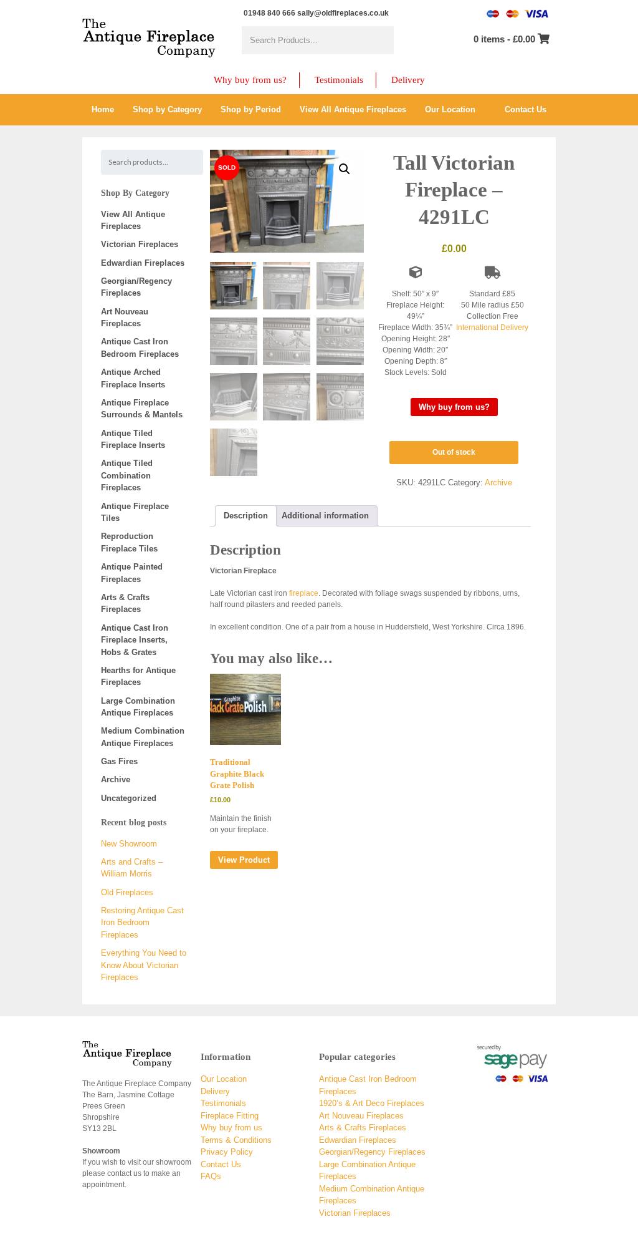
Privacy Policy (227, 1152)
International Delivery (492, 327)
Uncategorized (128, 798)
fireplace (303, 593)
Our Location (224, 1079)
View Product (244, 860)
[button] (344, 169)
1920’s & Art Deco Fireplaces (371, 1103)
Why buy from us (231, 1127)
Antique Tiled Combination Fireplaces (127, 475)
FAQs (211, 1176)
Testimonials (339, 80)
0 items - (504, 39)
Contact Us (221, 1164)
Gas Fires (119, 761)
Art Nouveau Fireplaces (361, 1115)
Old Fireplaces (127, 892)
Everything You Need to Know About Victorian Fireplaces (143, 965)
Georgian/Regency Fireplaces (372, 1152)
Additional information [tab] (325, 515)
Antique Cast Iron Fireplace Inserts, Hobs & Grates (134, 640)
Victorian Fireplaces (139, 244)
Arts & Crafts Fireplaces (362, 1127)
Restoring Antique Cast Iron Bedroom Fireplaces (142, 922)
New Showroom (129, 843)
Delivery (408, 80)
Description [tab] (246, 515)
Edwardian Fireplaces (142, 263)
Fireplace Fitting (230, 1115)
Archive (498, 482)
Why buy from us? (250, 80)
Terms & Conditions (236, 1140)
